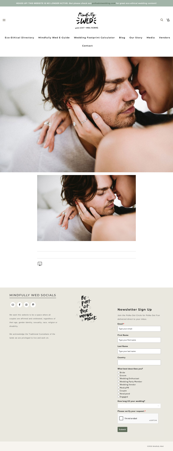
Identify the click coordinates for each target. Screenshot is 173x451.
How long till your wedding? (131, 401)
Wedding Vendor (128, 384)
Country (121, 357)
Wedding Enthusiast (129, 378)
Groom (123, 375)
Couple (123, 390)
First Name (123, 335)
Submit (122, 429)
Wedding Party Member (131, 381)
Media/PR (124, 387)
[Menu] (4, 20)
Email (121, 324)
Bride (122, 372)
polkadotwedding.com (103, 3)
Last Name (123, 346)
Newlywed (125, 393)
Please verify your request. (132, 411)
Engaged (124, 397)
